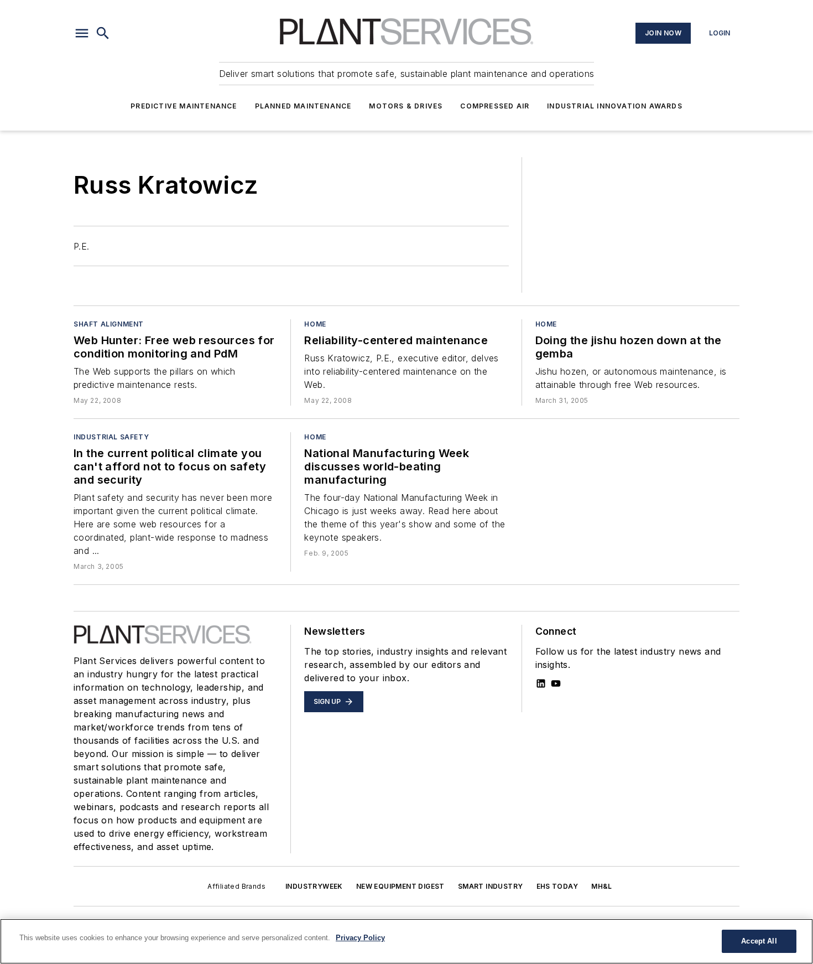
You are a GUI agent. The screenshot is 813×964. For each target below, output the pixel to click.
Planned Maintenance (303, 106)
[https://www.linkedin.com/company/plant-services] (540, 683)
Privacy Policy (360, 938)
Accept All (758, 941)
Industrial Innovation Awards (614, 106)
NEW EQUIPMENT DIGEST (400, 886)
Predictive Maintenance (184, 106)
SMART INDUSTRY (490, 886)
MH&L (601, 886)
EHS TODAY (557, 886)
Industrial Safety (111, 437)
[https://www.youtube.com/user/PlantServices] (555, 683)
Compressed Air (494, 106)
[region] (406, 941)
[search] (103, 33)
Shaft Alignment (109, 324)
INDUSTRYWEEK (314, 886)
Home (315, 324)
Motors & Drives (405, 106)
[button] (82, 33)
